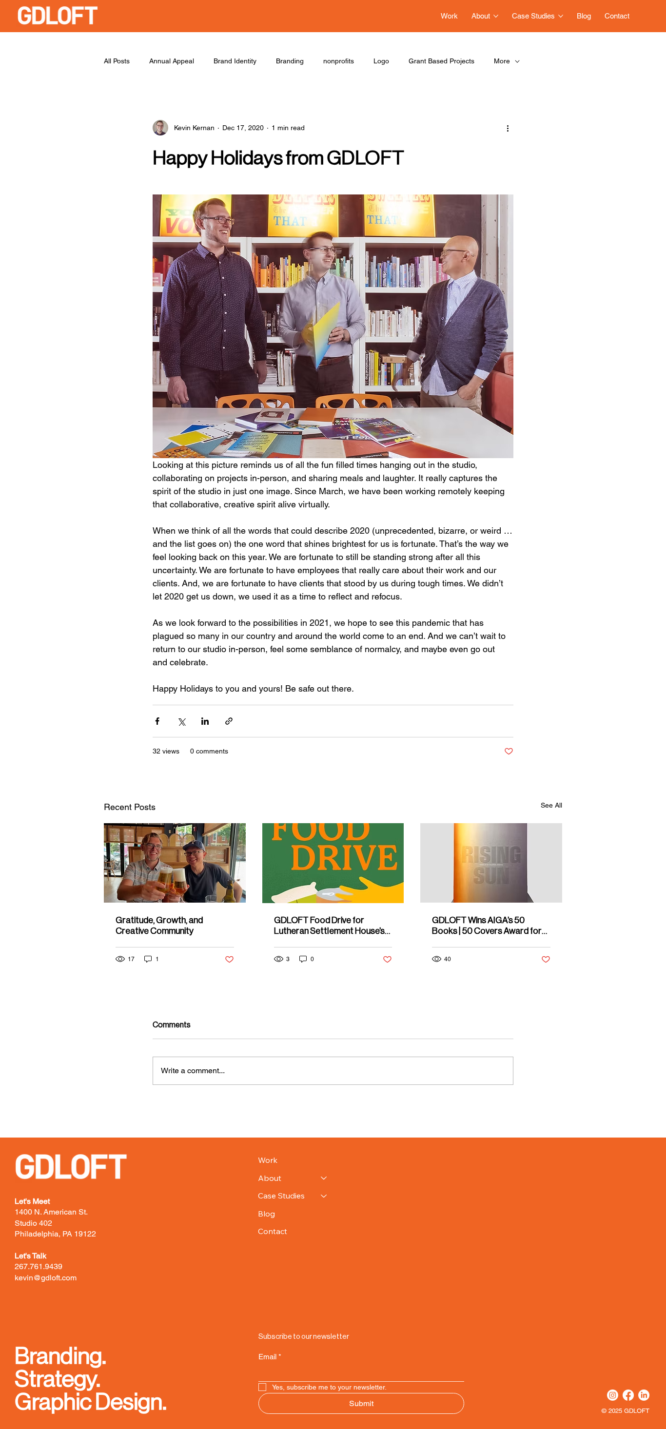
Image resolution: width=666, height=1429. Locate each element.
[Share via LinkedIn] (205, 721)
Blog (266, 1213)
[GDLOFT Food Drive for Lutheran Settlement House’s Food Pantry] (333, 863)
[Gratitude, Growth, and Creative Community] (175, 863)
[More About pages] (495, 16)
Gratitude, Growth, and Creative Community (159, 925)
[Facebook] (628, 1395)
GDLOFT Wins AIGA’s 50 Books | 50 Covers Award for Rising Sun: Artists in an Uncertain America (487, 926)
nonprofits (338, 61)
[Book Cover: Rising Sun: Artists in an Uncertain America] (491, 863)
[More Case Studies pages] (560, 16)
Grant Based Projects (441, 61)
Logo (381, 61)
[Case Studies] (324, 1195)
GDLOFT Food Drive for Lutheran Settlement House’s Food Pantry (329, 926)
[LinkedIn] (643, 1395)
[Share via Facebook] (157, 721)
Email (269, 1356)
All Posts (117, 61)
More (502, 61)
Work (267, 1160)
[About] (324, 1178)
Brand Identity (235, 61)
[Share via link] (229, 721)
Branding (290, 61)
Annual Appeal (171, 61)
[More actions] (507, 128)
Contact (272, 1231)
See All (551, 805)
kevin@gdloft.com (46, 1277)
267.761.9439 (38, 1266)
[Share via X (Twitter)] (181, 721)
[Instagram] (612, 1395)
